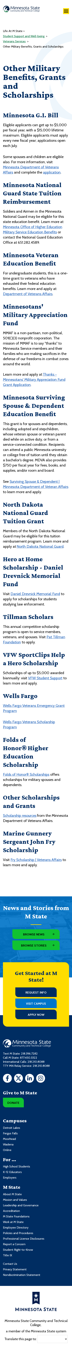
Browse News (34, 934)
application (52, 172)
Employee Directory (15, 1227)
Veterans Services (14, 41)
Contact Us (10, 1264)
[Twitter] (18, 1079)
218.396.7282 (29, 1053)
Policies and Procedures (18, 1233)
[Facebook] (7, 1079)
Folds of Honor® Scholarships (26, 774)
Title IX (7, 1255)
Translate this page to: (20, 1339)
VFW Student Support (45, 678)
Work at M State (13, 1222)
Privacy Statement (15, 1269)
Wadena (8, 1144)
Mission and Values (15, 1200)
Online (7, 1150)
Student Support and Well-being (23, 36)
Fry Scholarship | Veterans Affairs (36, 860)
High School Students (16, 1166)
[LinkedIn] (29, 1079)
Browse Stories (34, 945)
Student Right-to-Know (18, 1249)
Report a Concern (14, 1244)
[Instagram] (40, 1079)
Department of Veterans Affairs (27, 294)
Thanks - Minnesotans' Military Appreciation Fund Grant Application (34, 379)
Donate (13, 1103)
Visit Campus (36, 1003)
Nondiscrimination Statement (21, 1275)
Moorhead (9, 1139)
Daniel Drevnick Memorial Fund (35, 594)
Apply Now (36, 1014)
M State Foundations (16, 1216)
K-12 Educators (12, 1172)
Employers (9, 1177)
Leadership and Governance (21, 1205)
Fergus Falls (10, 1133)
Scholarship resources (19, 815)
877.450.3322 (28, 1057)
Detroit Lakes (11, 1128)
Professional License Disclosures (23, 1238)
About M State (12, 1194)
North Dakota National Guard (40, 546)
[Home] (21, 9)
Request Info (36, 992)
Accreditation (11, 1211)
